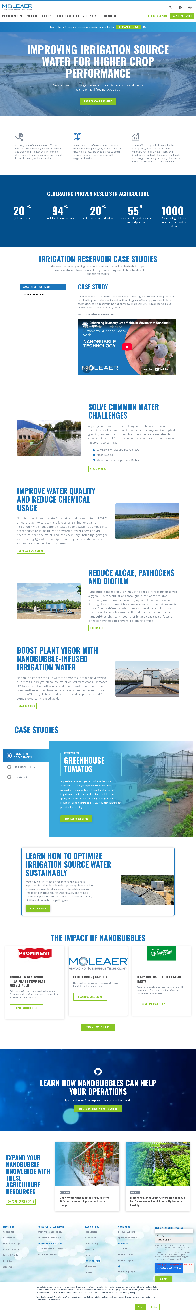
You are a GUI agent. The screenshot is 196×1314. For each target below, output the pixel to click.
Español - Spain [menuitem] (126, 1260)
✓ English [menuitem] (123, 1248)
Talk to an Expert (182, 16)
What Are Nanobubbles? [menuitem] (50, 1232)
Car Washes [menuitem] (9, 1237)
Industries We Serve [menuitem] (12, 15)
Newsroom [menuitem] (89, 1249)
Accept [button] (140, 1307)
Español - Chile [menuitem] (125, 1254)
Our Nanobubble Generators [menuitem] (52, 1248)
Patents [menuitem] (88, 1255)
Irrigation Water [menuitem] (11, 1249)
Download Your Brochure (98, 101)
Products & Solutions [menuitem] (67, 15)
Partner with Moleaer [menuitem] (49, 1254)
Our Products (98, 628)
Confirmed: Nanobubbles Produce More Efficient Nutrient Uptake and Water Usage (84, 1201)
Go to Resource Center (21, 1201)
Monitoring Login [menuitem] (127, 1271)
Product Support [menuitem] (126, 1232)
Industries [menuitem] (9, 1226)
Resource (64, 1192)
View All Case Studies (98, 1027)
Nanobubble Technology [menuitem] (39, 15)
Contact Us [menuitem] (124, 1226)
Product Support (157, 16)
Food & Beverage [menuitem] (11, 1243)
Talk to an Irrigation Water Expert (98, 1108)
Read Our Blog (98, 468)
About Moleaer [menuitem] (90, 15)
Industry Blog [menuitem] (91, 1243)
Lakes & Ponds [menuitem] (10, 1255)
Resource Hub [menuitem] (110, 15)
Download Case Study (31, 550)
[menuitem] (119, 1266)
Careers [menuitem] (88, 1272)
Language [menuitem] (123, 1243)
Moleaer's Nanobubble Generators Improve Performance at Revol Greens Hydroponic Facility (157, 1201)
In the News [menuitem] (90, 1237)
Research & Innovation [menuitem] (49, 1237)
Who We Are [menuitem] (90, 1266)
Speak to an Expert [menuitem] (127, 1237)
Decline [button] (154, 1307)
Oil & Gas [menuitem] (7, 1261)
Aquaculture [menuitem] (9, 1232)
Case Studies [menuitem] (90, 1232)
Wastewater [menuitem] (9, 1267)
